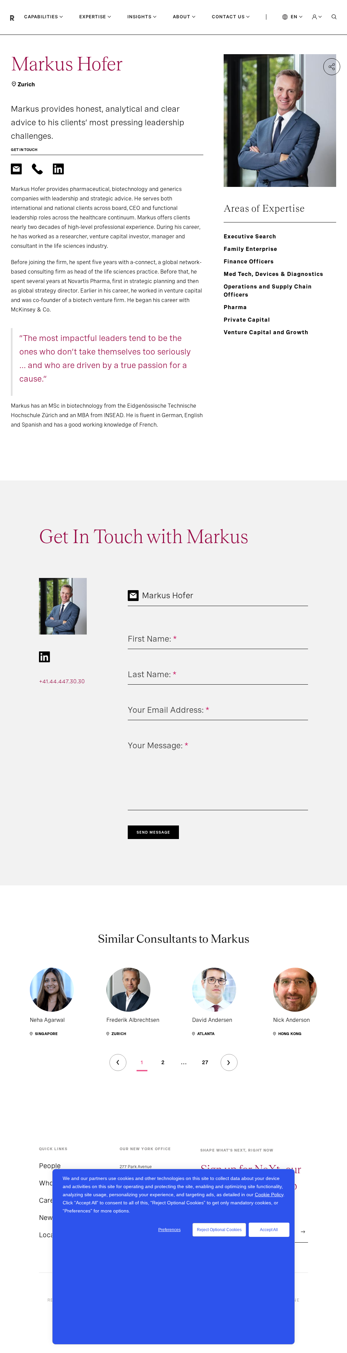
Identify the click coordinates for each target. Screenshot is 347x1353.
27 (205, 1062)
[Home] (17, 17)
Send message (153, 832)
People (50, 1166)
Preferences (169, 1229)
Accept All (269, 1229)
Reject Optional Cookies (219, 1229)
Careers (51, 1200)
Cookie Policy (269, 1194)
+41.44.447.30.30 (62, 681)
